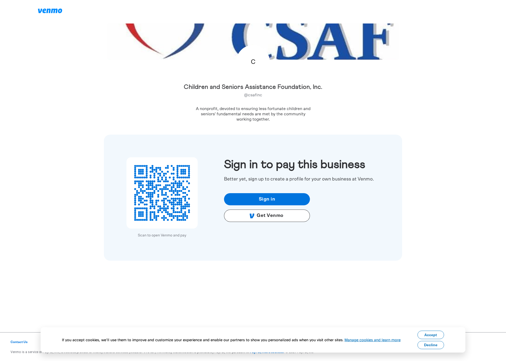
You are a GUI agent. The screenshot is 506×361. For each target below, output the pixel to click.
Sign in (267, 199)
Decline (430, 345)
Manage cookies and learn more (372, 340)
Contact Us (19, 342)
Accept (430, 335)
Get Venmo (270, 215)
